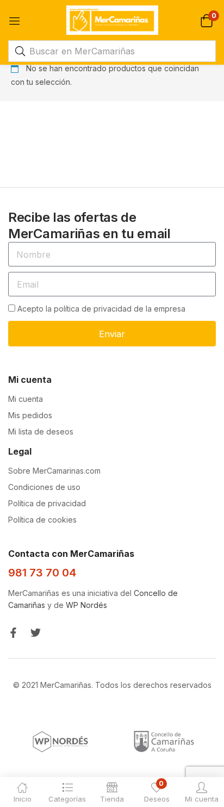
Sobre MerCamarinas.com (54, 470)
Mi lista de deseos (40, 431)
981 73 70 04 (42, 572)
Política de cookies (42, 519)
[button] (206, 20)
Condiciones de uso (44, 487)
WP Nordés (86, 605)
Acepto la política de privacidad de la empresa (101, 308)
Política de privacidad (47, 503)
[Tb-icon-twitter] (35, 633)
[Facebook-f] (13, 633)
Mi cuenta (25, 399)
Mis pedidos (30, 415)
